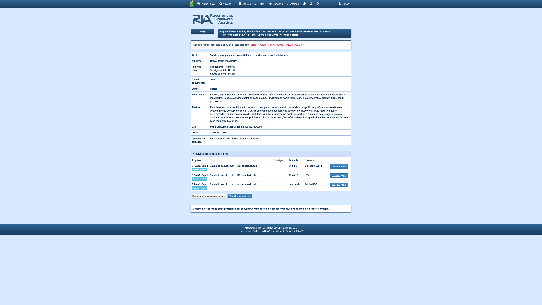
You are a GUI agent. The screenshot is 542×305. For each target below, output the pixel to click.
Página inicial (207, 4)
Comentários (254, 227)
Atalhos (294, 4)
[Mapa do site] (317, 4)
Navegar (227, 4)
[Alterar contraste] (304, 4)
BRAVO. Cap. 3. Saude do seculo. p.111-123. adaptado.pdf (224, 184)
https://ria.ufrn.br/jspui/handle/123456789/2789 (236, 126)
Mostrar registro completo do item (208, 196)
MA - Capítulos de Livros (236, 34)
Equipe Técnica (289, 227)
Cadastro (277, 4)
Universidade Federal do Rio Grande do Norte (262, 231)
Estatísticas (271, 227)
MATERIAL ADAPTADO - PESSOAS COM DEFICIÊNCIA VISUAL (297, 31)
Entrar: (345, 4)
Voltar (202, 31)
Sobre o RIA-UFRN (252, 4)
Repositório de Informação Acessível (240, 31)
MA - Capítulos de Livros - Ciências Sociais (275, 34)
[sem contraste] (311, 4)
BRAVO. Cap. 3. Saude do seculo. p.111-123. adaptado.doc (224, 165)
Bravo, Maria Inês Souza (223, 61)
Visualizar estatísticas (239, 196)
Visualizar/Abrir (339, 166)
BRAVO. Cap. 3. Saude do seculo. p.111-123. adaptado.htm (224, 175)
